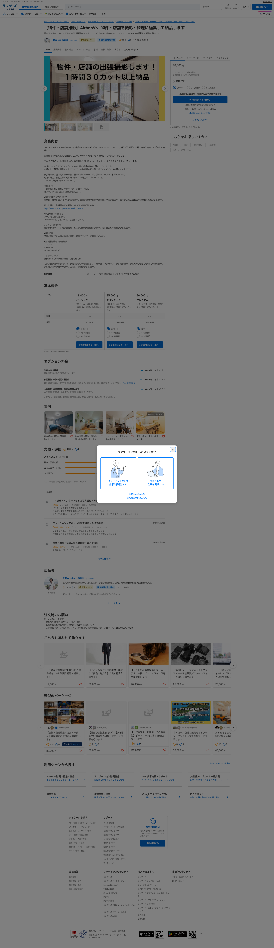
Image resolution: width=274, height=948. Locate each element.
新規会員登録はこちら (137, 497)
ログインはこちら (137, 493)
